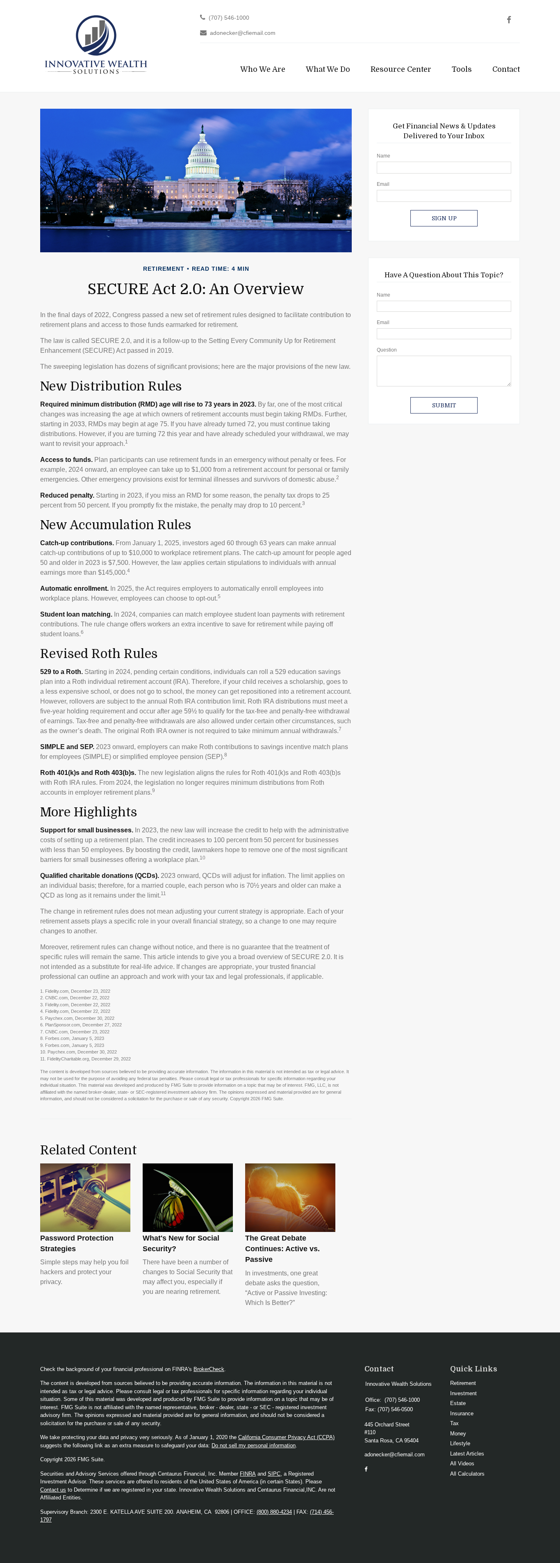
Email (383, 184)
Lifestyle (460, 1443)
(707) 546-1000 (229, 18)
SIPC (274, 1474)
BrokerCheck (208, 1369)
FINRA (248, 1474)
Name (383, 156)
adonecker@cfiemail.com (242, 33)
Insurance (461, 1413)
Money (458, 1433)
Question (387, 350)
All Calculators (467, 1474)
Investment (463, 1393)
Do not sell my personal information (254, 1445)
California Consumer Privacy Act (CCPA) (286, 1437)
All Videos (462, 1463)
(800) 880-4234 (274, 1512)
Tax (454, 1423)
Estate (458, 1403)
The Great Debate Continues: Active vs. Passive (282, 1249)
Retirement (463, 1383)
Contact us (53, 1490)
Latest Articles (467, 1454)
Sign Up (444, 218)
